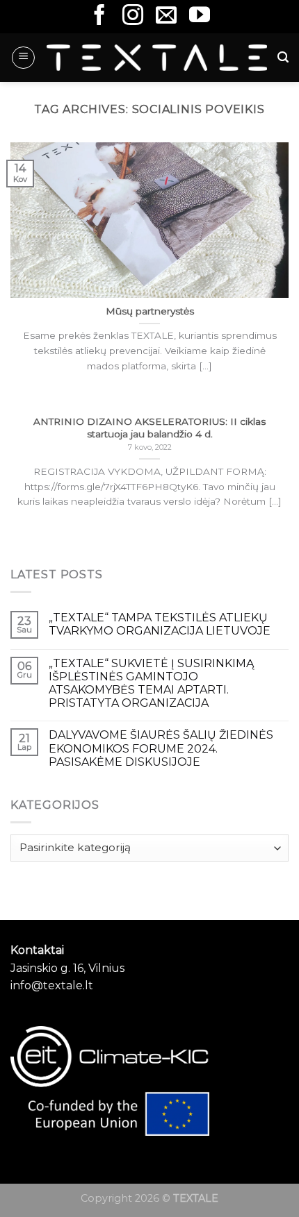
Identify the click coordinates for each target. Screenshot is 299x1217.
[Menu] (23, 58)
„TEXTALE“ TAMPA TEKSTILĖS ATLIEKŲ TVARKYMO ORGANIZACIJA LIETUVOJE (159, 624)
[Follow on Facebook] (99, 16)
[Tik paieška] (283, 57)
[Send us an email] (166, 16)
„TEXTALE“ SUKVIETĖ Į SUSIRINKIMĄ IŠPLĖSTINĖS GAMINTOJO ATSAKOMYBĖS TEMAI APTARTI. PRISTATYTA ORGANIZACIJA (151, 683)
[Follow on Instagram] (132, 16)
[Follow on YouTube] (199, 16)
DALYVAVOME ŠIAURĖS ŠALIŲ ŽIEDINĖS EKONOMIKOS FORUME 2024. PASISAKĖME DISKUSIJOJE (161, 748)
